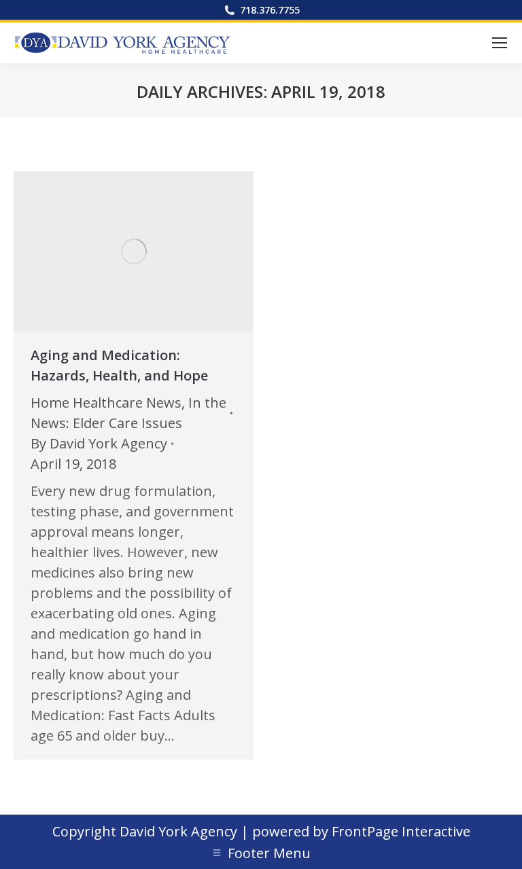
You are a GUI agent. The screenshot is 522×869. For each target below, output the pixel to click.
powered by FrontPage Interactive (361, 831)
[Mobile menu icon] (499, 43)
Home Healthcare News (106, 402)
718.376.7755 (270, 9)
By (99, 443)
